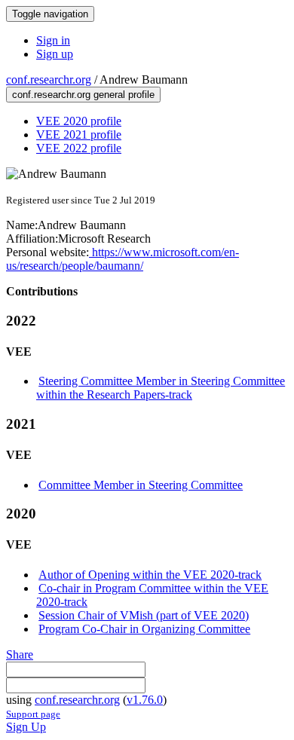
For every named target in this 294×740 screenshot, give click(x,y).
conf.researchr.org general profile (83, 94)
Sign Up (26, 726)
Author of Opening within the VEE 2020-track (150, 574)
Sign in (53, 40)
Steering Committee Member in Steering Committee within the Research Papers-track (160, 388)
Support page (33, 714)
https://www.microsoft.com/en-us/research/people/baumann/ (122, 259)
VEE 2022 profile (78, 148)
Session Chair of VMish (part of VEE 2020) (143, 615)
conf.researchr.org (48, 79)
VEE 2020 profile (78, 121)
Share (19, 654)
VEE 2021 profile (78, 134)
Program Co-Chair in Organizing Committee (144, 628)
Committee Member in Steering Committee (140, 485)
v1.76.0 (145, 699)
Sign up (54, 53)
